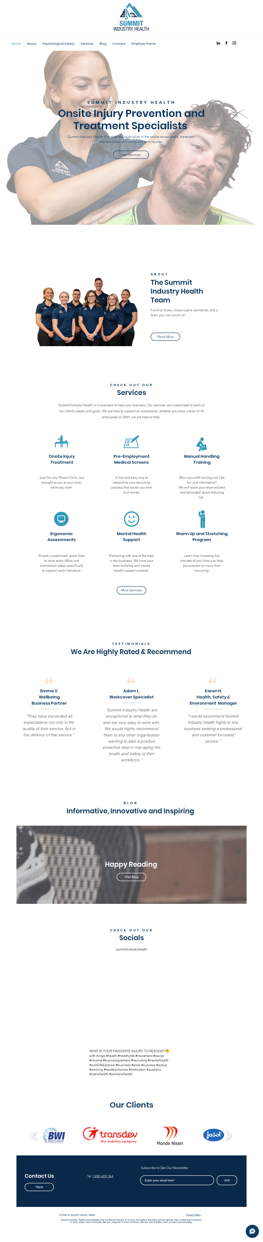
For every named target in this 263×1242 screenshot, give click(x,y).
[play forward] (228, 1136)
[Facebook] (226, 43)
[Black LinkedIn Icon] (218, 43)
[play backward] (34, 1136)
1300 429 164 (102, 1176)
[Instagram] (234, 43)
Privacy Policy (193, 1214)
